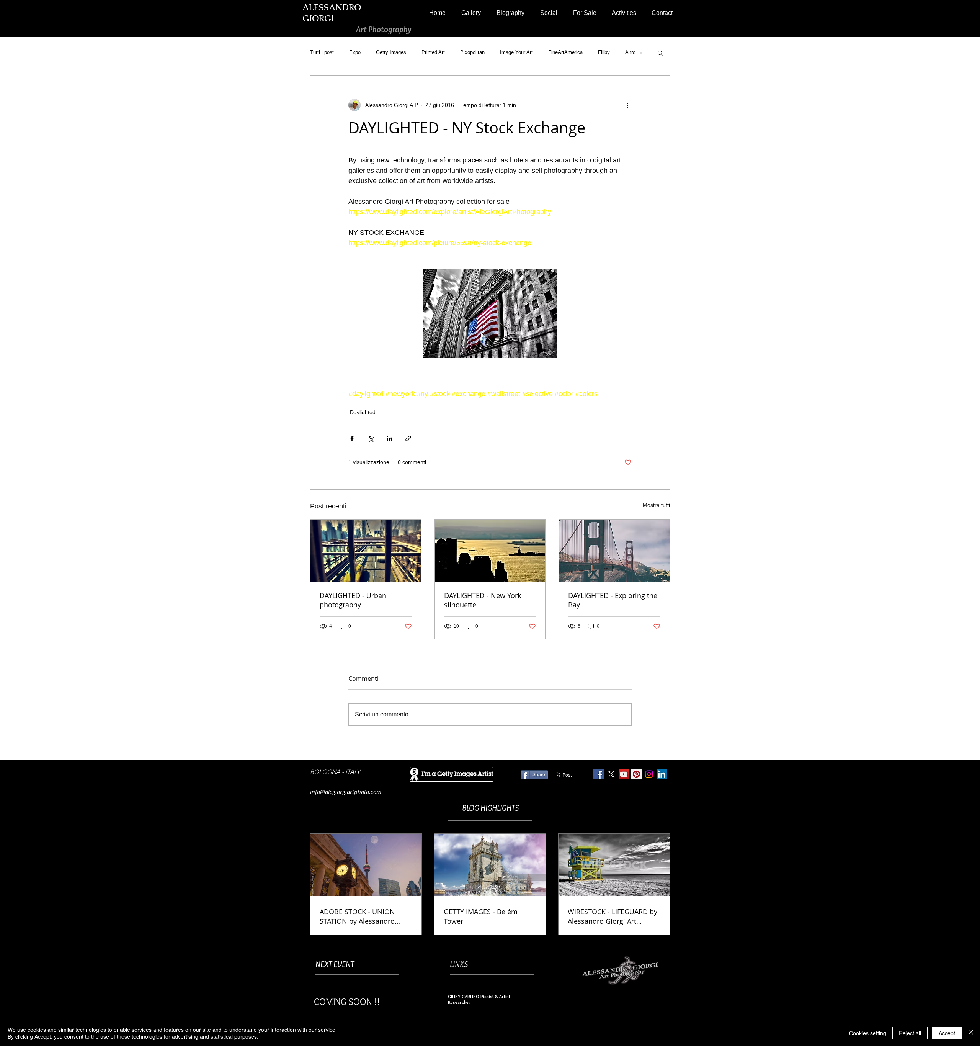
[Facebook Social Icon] (598, 774)
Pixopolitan (472, 52)
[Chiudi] (970, 1033)
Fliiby (604, 52)
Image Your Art (516, 52)
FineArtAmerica (565, 52)
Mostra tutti (656, 505)
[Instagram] (649, 774)
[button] (470, 13)
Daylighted (363, 412)
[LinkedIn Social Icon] (662, 774)
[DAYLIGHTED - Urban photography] (365, 551)
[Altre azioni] (627, 105)
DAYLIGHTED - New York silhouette (482, 600)
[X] (611, 774)
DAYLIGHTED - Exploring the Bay (612, 600)
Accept (947, 1033)
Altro (630, 52)
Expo (355, 52)
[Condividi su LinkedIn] (389, 438)
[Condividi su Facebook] (352, 438)
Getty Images (391, 52)
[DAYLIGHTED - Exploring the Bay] (614, 551)
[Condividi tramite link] (408, 438)
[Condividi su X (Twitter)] (370, 438)
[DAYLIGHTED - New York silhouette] (490, 551)
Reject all (910, 1033)
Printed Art (433, 52)
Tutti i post (322, 52)
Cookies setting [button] (867, 1033)
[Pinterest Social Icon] (636, 774)
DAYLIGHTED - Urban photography (353, 600)
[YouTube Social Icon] (624, 774)
